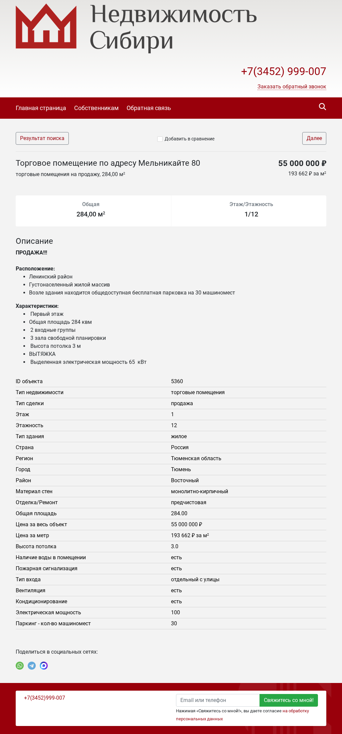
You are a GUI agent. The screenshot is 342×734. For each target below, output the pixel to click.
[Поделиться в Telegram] (32, 666)
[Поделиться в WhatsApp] (20, 666)
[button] (292, 86)
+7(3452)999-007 (44, 698)
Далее (314, 138)
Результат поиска (42, 138)
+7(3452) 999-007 (283, 71)
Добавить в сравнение (189, 138)
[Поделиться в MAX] (44, 666)
